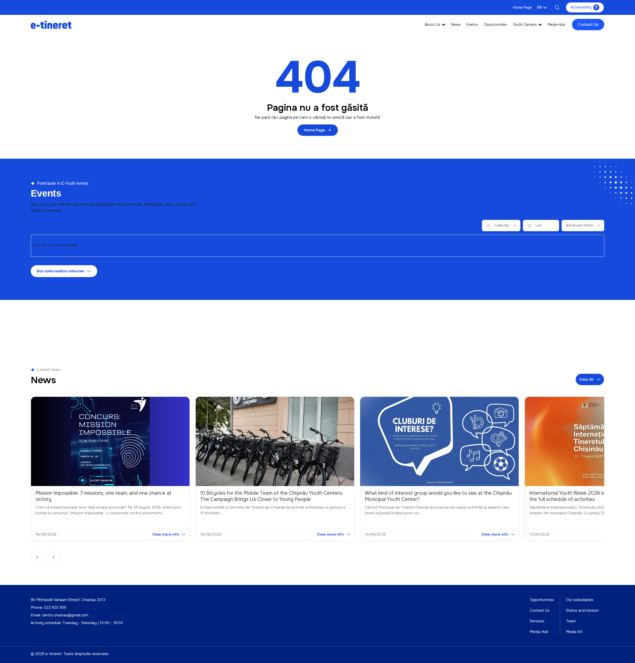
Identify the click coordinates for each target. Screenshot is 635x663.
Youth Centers (525, 24)
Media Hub (556, 24)
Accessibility (581, 7)
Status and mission (582, 610)
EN (539, 7)
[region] (317, 470)
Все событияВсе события (60, 271)
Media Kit (574, 631)
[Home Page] (51, 24)
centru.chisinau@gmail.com (65, 615)
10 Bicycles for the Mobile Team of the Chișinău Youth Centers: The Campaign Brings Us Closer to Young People (107, 496)
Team (571, 621)
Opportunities (495, 24)
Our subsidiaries (579, 599)
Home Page (522, 7)
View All (586, 379)
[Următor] (53, 557)
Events (472, 24)
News (456, 24)
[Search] (557, 7)
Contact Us (588, 24)
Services (537, 621)
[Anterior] (37, 557)
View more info (166, 534)
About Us (432, 24)
